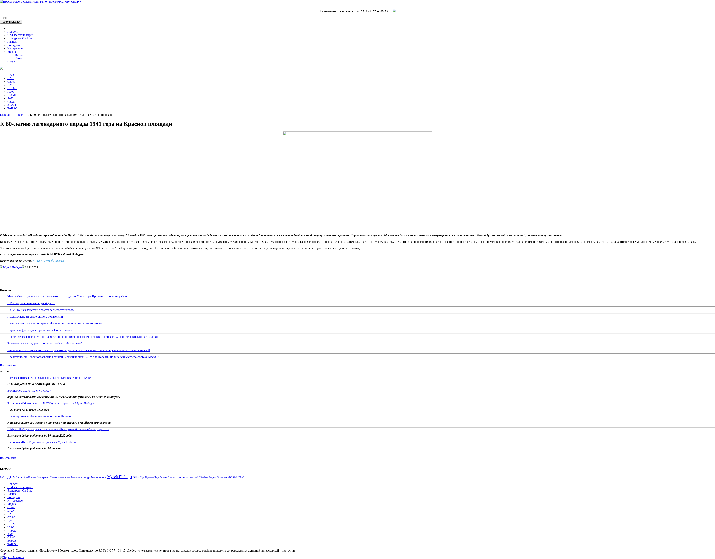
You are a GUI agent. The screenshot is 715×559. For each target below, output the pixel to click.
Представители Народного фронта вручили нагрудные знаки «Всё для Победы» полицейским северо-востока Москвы (83, 356)
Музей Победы (12, 267)
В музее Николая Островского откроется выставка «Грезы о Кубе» (49, 377)
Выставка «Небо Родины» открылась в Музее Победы (41, 442)
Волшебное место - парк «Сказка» (29, 390)
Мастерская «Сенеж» (47, 477)
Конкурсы (13, 45)
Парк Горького (147, 477)
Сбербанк (203, 477)
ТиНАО (12, 108)
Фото (18, 58)
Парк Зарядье (160, 477)
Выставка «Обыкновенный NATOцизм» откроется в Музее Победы (50, 403)
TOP (3, 553)
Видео (19, 55)
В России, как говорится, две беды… (31, 303)
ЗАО (10, 98)
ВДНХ (10, 477)
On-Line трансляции (20, 35)
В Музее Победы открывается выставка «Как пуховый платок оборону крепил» (58, 429)
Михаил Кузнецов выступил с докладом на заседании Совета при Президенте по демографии (67, 296)
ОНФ (136, 477)
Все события (8, 457)
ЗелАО (11, 105)
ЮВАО (12, 88)
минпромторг (64, 477)
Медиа (11, 51)
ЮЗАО (11, 95)
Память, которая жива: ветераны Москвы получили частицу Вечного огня (54, 323)
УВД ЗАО (232, 477)
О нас (11, 61)
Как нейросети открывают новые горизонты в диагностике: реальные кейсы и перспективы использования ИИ (78, 350)
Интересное (15, 48)
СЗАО (11, 101)
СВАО (11, 81)
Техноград (222, 477)
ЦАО (10, 74)
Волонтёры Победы (26, 477)
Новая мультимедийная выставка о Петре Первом (39, 416)
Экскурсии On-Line (19, 38)
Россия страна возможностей (183, 477)
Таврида (212, 477)
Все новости (8, 365)
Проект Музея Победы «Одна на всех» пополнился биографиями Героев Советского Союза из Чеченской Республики (82, 336)
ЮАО (11, 91)
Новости (12, 31)
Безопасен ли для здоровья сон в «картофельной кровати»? (44, 343)
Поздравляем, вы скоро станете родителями (35, 316)
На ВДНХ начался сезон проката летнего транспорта (41, 309)
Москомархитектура (80, 477)
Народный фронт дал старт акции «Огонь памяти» (39, 330)
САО (10, 78)
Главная (5, 114)
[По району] (40, 1)
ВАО (10, 84)
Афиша (12, 41)
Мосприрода (99, 477)
